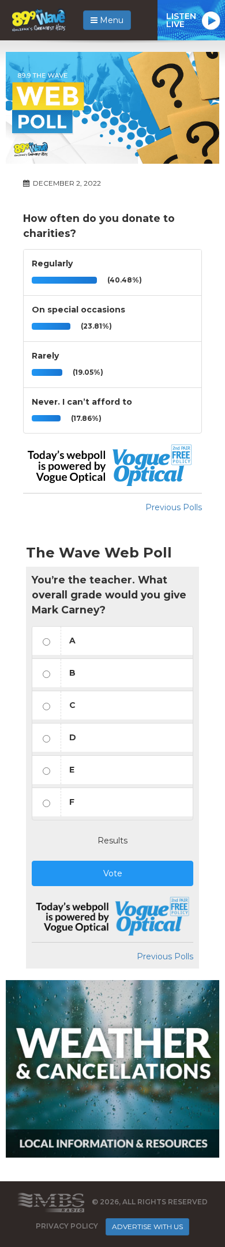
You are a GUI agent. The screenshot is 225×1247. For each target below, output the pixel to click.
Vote (112, 873)
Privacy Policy (67, 1226)
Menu (110, 20)
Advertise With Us (147, 1226)
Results (112, 840)
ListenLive (181, 20)
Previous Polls (173, 507)
